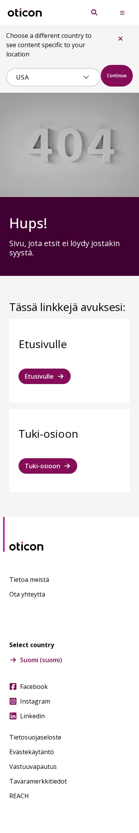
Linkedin (32, 716)
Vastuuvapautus (33, 766)
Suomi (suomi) (41, 660)
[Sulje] (120, 38)
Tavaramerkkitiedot (38, 781)
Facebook (34, 686)
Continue (117, 75)
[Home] (25, 12)
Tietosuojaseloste (35, 737)
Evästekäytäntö (31, 752)
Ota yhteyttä (27, 594)
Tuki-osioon (42, 466)
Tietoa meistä (29, 579)
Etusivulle (39, 376)
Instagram (35, 701)
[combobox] (48, 77)
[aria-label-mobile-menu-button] (122, 12)
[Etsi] (94, 12)
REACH (19, 796)
